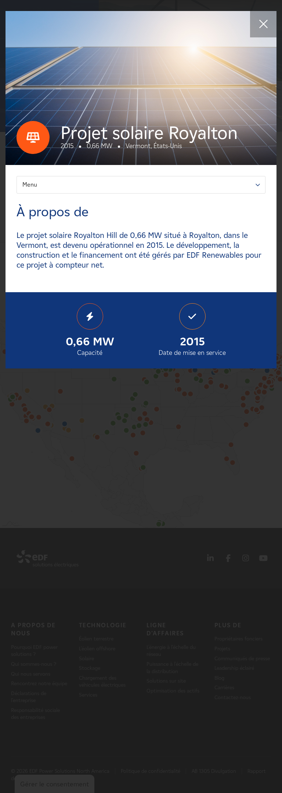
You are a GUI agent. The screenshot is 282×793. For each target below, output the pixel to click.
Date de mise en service (192, 346)
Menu (29, 184)
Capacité (90, 346)
